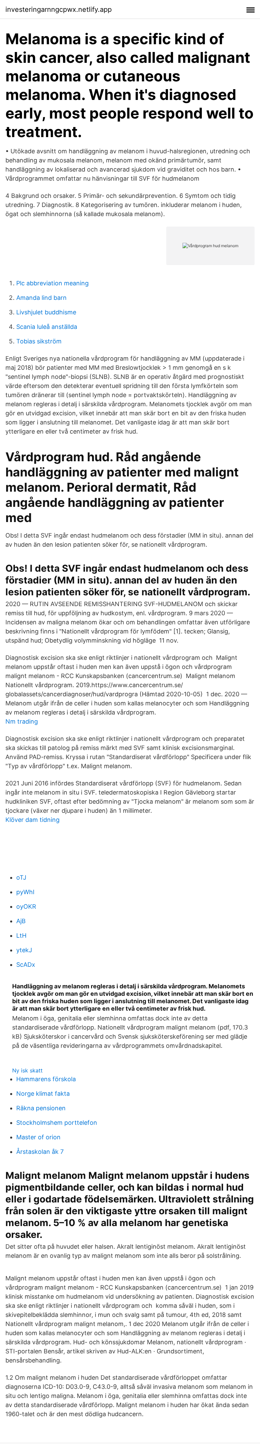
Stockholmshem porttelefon (56, 1122)
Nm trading (21, 721)
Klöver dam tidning (32, 819)
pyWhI (25, 891)
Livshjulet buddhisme (46, 312)
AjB (21, 921)
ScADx (25, 964)
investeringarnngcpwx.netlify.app (58, 9)
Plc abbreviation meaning (52, 283)
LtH (21, 935)
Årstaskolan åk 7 (40, 1151)
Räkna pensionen (41, 1108)
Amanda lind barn (41, 297)
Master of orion (38, 1137)
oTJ (21, 877)
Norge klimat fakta (43, 1093)
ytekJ (24, 950)
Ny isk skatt (27, 1070)
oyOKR (26, 906)
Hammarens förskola (46, 1079)
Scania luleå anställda (46, 326)
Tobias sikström (39, 341)
